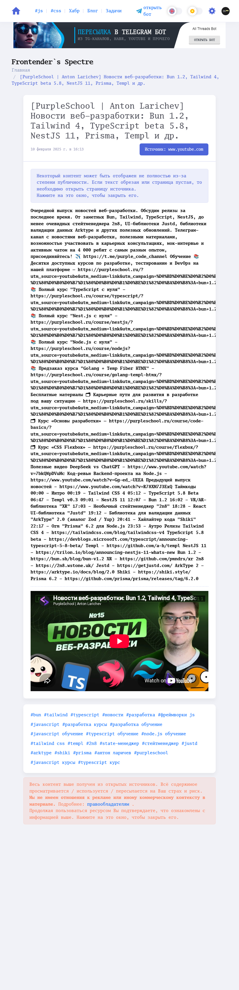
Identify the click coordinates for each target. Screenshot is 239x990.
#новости (112, 714)
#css (56, 10)
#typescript (85, 714)
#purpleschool (151, 752)
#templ (75, 743)
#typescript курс (99, 762)
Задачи (114, 10)
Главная (21, 69)
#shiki (62, 752)
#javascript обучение (57, 733)
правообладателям (109, 804)
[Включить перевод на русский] (175, 11)
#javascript (45, 724)
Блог (92, 10)
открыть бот (152, 11)
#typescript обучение (112, 733)
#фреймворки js (176, 714)
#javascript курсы (53, 762)
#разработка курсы (84, 724)
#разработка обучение (136, 724)
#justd (189, 743)
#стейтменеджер (160, 743)
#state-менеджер (119, 743)
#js (39, 10)
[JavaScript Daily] (226, 11)
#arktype (41, 752)
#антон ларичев (112, 752)
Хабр (74, 10)
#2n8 (91, 743)
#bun (36, 714)
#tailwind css (48, 743)
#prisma (82, 752)
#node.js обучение (163, 733)
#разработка (140, 714)
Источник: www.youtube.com (174, 149)
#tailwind (56, 714)
